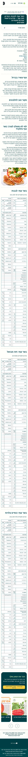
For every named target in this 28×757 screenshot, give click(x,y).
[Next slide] (11, 726)
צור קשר (4, 753)
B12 (25, 57)
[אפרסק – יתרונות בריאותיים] (16, 709)
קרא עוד (21, 721)
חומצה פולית (23, 56)
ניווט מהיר (21, 28)
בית (23, 11)
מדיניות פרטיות (16, 753)
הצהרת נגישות (10, 753)
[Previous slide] (17, 726)
